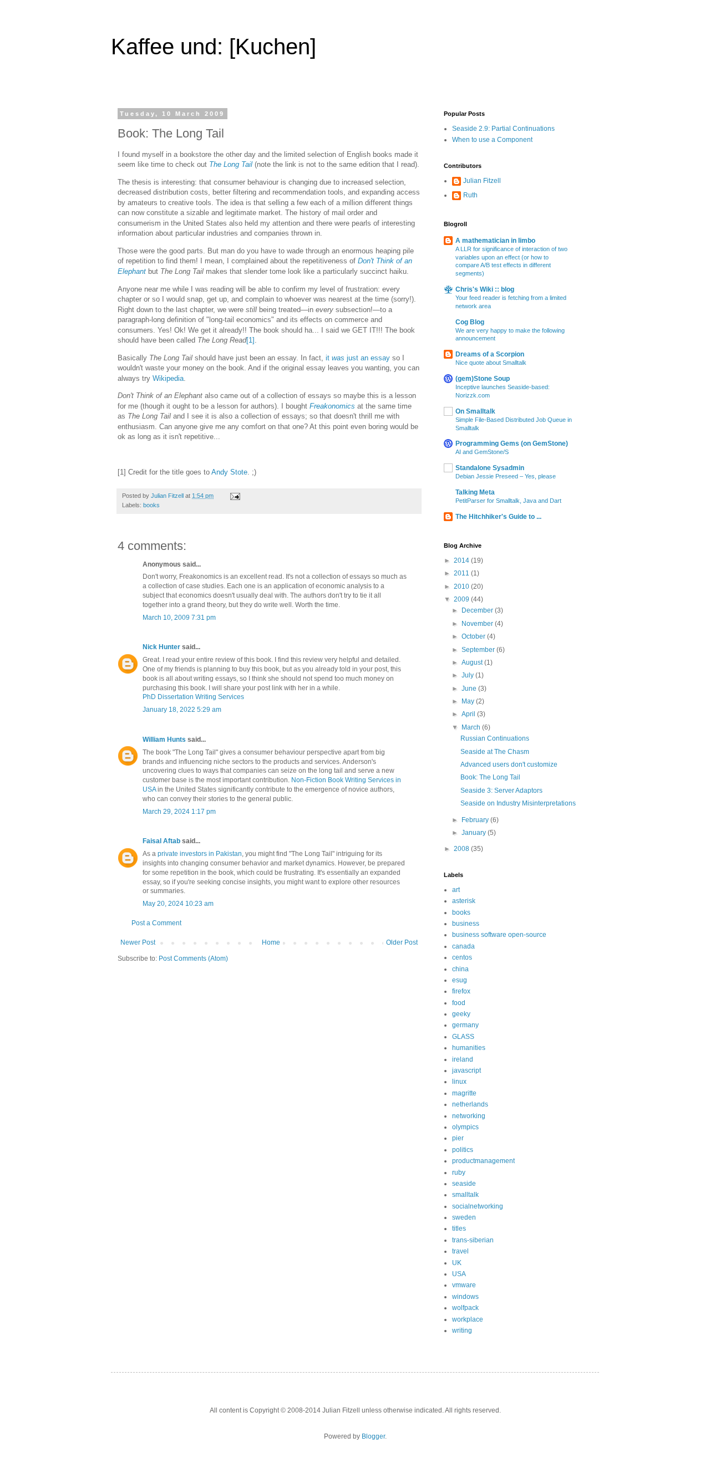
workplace (467, 1319)
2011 (462, 573)
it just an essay (358, 358)
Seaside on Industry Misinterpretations (518, 803)
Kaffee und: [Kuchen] (213, 46)
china (460, 969)
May (469, 701)
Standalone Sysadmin (489, 468)
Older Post (402, 942)
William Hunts (164, 739)
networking (468, 1116)
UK (457, 1263)
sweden (464, 1217)
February (476, 820)
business (465, 923)
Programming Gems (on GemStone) (511, 443)
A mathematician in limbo (495, 240)
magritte (464, 1093)
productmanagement (483, 1161)
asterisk (463, 901)
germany (465, 1025)
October (474, 636)
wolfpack (465, 1308)
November (478, 624)
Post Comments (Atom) (193, 958)
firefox (461, 991)
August (473, 662)
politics (462, 1150)
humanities (468, 1048)
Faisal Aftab (161, 841)
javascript (466, 1070)
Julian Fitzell (482, 181)
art (456, 890)
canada (463, 946)
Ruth (470, 195)
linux (459, 1081)
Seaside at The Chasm (494, 752)
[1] (250, 340)
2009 (462, 599)
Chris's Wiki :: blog (484, 289)
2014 (462, 560)
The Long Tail (230, 164)
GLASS (463, 1037)
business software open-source (499, 935)
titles (459, 1228)
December (478, 610)
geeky (461, 1014)
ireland (462, 1059)
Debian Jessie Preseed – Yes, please (505, 476)
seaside (464, 1183)
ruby (458, 1172)
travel (460, 1251)
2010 (462, 586)
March (472, 727)
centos (462, 957)
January (475, 833)
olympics (465, 1127)
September (479, 650)
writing (462, 1330)
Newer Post (137, 942)
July (468, 675)
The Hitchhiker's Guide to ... (498, 517)
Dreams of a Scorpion (489, 354)
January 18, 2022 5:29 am (182, 709)
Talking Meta (475, 492)
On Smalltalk (475, 411)
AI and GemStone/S (482, 451)
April (469, 714)
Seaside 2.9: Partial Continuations (503, 128)
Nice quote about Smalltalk (490, 362)
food (458, 1003)
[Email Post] (234, 495)
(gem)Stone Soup (482, 379)
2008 (462, 849)
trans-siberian (473, 1240)
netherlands (470, 1104)
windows (465, 1297)
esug (459, 980)
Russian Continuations (494, 738)
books (151, 505)
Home (271, 942)
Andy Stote (229, 472)
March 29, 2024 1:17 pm (179, 811)
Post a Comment (156, 923)
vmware (464, 1285)
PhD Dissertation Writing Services (193, 697)
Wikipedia (168, 378)
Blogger (373, 1436)
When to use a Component (492, 140)
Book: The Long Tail (490, 777)
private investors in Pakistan (200, 854)
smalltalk (465, 1195)
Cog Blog (469, 322)
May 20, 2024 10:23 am (178, 904)
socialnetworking (477, 1206)
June (470, 688)
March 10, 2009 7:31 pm (179, 617)
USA (459, 1274)
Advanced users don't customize (508, 764)
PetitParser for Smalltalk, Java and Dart (508, 500)
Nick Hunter (161, 647)
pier (458, 1138)
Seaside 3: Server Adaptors (501, 790)
